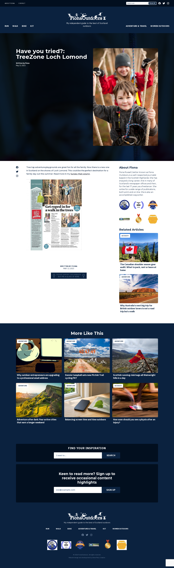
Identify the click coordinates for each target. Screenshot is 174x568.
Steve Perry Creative (98, 557)
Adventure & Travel (136, 26)
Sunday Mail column (80, 174)
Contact (21, 3)
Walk (15, 26)
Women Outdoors (159, 26)
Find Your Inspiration (87, 448)
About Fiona (10, 3)
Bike (24, 26)
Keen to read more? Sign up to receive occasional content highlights (87, 478)
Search (152, 3)
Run (7, 26)
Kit (32, 26)
